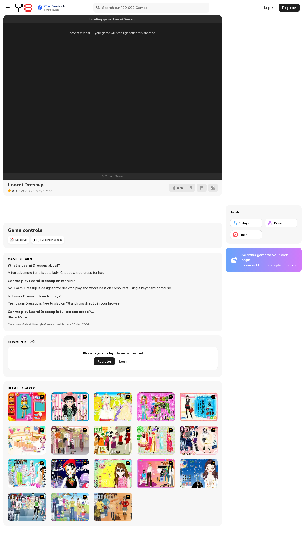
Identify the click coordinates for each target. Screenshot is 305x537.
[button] (17, 317)
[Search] (98, 8)
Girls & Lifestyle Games (38, 324)
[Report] (202, 188)
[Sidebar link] (7, 7)
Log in (268, 8)
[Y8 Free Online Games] (23, 8)
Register (289, 8)
